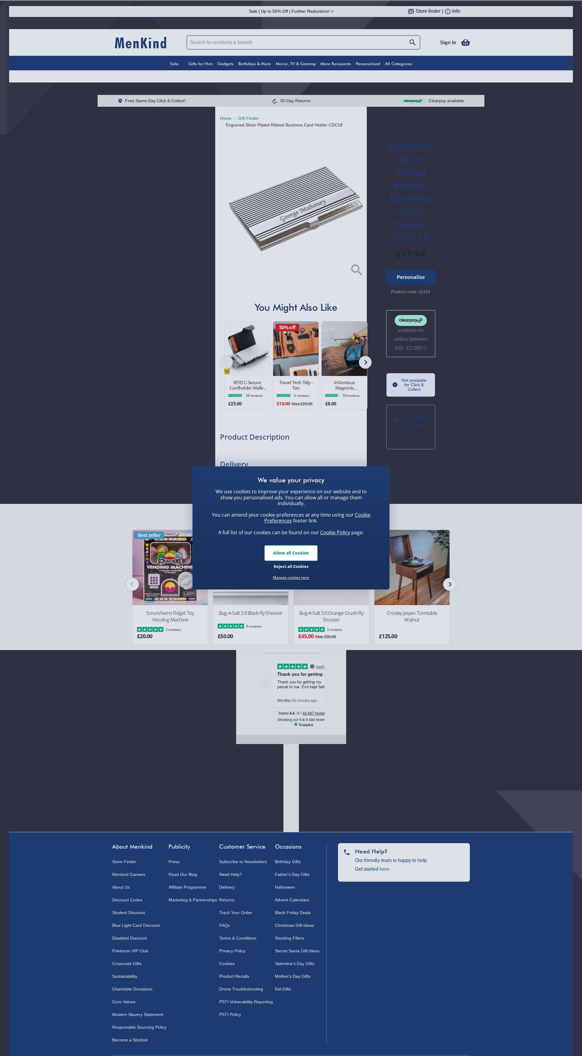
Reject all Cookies (291, 566)
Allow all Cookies (291, 553)
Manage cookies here (291, 577)
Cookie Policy (335, 532)
